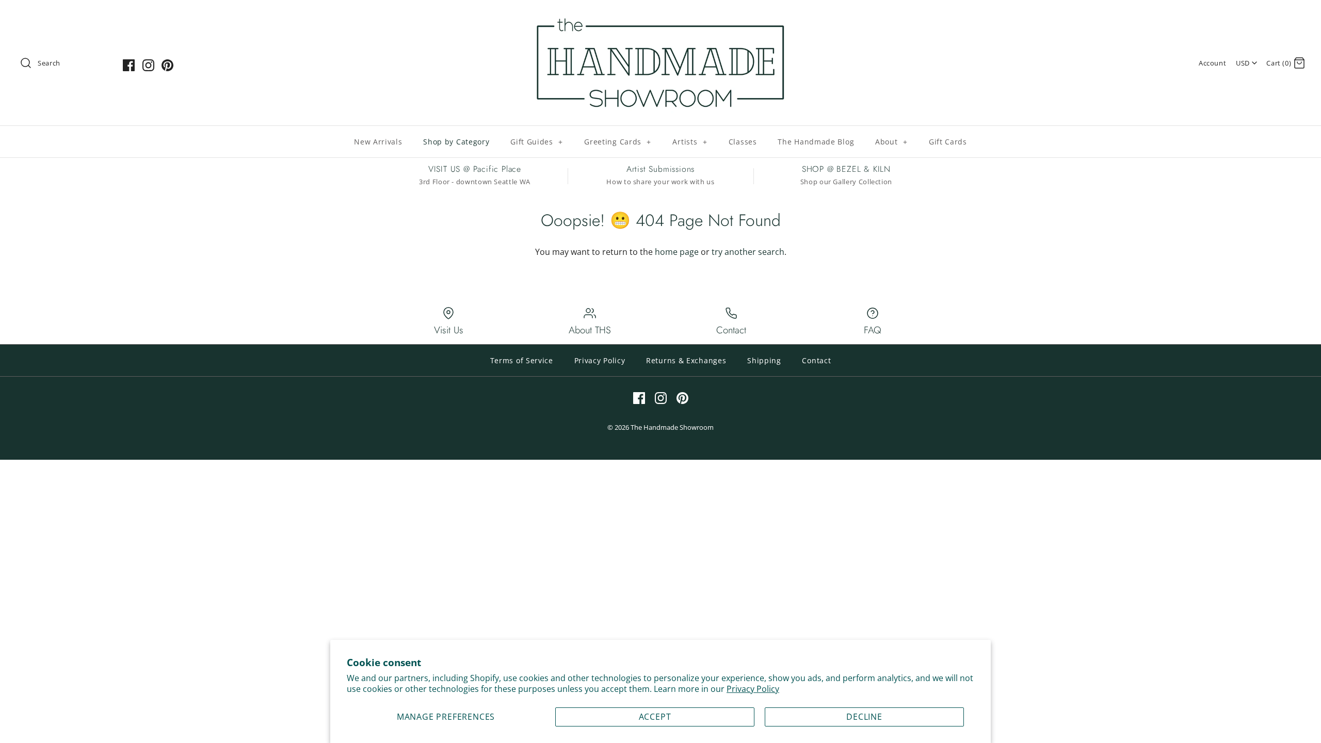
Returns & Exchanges (686, 360)
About (891, 142)
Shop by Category (456, 142)
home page (677, 251)
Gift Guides (536, 142)
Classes (743, 142)
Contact (816, 360)
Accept (655, 716)
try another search (748, 251)
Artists (689, 142)
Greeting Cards (617, 142)
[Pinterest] (167, 65)
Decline (864, 716)
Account (1212, 63)
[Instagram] (148, 65)
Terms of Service (521, 360)
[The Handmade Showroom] (660, 16)
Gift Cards (948, 142)
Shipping (764, 360)
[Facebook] (129, 65)
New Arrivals (378, 142)
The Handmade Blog (816, 142)
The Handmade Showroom (672, 427)
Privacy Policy (753, 688)
